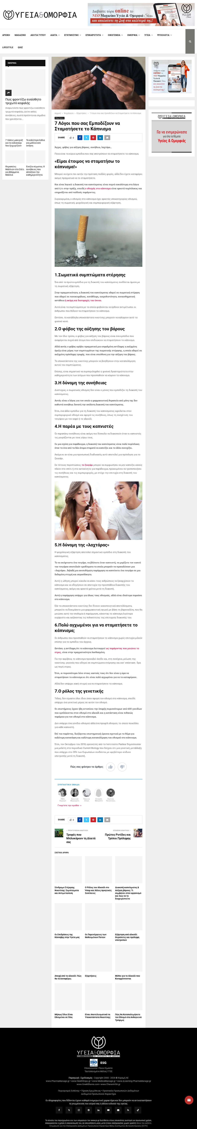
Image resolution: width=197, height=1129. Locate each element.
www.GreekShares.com (88, 1084)
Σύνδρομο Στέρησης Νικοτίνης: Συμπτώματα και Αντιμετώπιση (67, 890)
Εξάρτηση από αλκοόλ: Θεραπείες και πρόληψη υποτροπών (127, 937)
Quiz (20, 47)
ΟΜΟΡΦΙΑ (132, 35)
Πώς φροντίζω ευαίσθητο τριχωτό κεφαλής (23, 101)
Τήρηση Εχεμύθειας (91, 1090)
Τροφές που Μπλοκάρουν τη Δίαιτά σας (80, 838)
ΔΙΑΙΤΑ (53, 35)
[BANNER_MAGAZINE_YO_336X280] (172, 92)
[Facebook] (59, 1110)
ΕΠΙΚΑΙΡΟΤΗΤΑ (93, 35)
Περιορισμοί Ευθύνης (68, 1090)
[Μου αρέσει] (110, 766)
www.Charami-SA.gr (110, 1084)
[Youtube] (108, 1110)
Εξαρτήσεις (59, 118)
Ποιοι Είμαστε (106, 1068)
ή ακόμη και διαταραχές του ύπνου (83, 300)
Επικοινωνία (90, 1068)
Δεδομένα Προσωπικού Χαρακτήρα (98, 1094)
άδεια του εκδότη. (144, 1123)
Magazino (20, 35)
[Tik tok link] (138, 1110)
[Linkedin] (98, 1110)
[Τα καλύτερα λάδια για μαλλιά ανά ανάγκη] (35, 130)
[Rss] (128, 1110)
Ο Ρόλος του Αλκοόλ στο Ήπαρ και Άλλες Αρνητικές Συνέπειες (98, 890)
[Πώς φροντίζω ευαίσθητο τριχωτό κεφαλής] (25, 82)
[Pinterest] (88, 1110)
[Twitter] (69, 1110)
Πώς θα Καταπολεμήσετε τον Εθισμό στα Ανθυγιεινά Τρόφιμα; (128, 1017)
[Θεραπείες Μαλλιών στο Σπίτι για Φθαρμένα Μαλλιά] (15, 156)
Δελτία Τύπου (38, 35)
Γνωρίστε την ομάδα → (70, 805)
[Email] (118, 1110)
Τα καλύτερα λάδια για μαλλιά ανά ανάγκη (35, 143)
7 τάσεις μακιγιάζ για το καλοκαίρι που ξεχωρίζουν (14, 143)
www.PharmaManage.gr (58, 1081)
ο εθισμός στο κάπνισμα (98, 188)
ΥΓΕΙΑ (147, 35)
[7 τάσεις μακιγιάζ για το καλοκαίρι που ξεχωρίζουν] (15, 130)
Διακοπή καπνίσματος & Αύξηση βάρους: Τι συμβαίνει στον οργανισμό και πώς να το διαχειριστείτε (128, 893)
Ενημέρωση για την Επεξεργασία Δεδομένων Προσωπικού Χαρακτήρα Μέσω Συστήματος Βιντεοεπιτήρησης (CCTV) (99, 1126)
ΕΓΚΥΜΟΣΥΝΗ (71, 35)
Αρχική (6, 35)
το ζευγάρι (87, 465)
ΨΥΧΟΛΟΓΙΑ (163, 35)
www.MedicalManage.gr (104, 1081)
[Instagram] (78, 1110)
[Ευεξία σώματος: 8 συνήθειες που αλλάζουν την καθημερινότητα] (35, 156)
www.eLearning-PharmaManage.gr (134, 1081)
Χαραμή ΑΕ (123, 1078)
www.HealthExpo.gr (80, 1081)
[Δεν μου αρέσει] (122, 766)
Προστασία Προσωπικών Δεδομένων (121, 1090)
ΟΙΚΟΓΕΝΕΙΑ (114, 35)
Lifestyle (7, 47)
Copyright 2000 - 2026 (104, 1078)
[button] (186, 1100)
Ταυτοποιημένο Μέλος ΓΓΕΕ (98, 1071)
